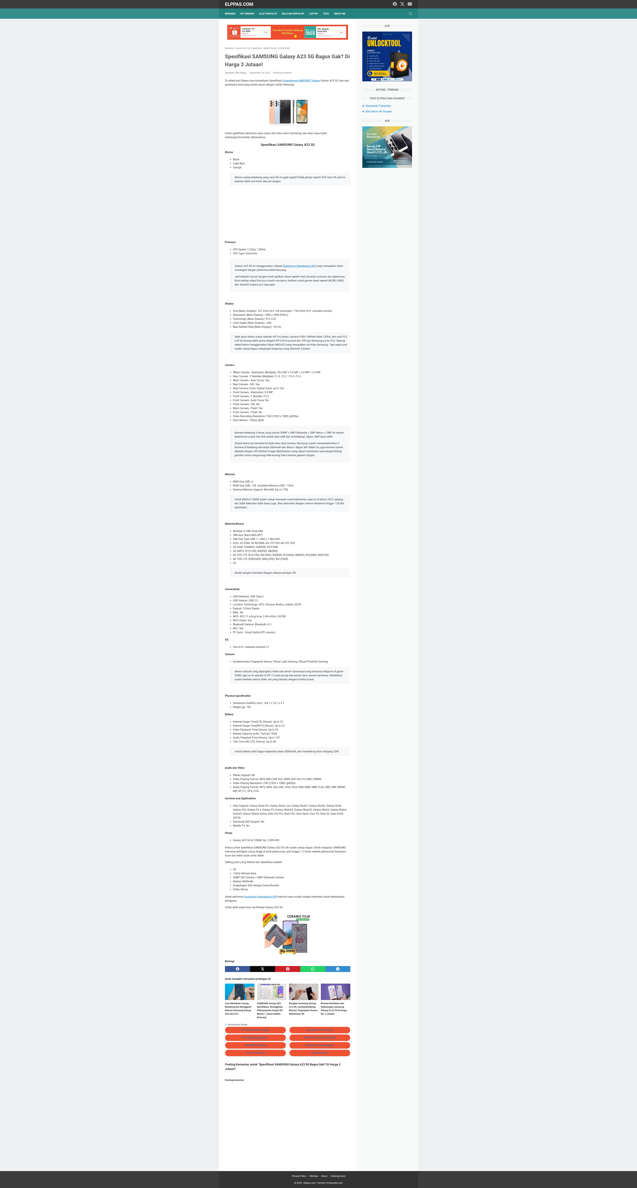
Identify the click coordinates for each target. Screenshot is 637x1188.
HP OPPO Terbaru (255, 1045)
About (324, 1176)
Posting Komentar (282, 72)
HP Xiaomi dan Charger (255, 1030)
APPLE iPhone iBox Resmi (320, 1037)
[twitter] (402, 4)
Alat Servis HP (268, 13)
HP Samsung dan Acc (255, 1037)
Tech (326, 13)
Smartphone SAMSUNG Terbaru (301, 80)
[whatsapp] (312, 969)
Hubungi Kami (338, 1176)
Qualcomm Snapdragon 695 (299, 265)
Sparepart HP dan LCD (320, 1030)
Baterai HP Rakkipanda (320, 1045)
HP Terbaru (247, 13)
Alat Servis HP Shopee (379, 111)
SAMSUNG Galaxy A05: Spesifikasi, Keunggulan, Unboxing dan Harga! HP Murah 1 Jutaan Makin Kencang (270, 1010)
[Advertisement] (287, 213)
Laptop (313, 13)
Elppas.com (239, 4)
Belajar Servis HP (293, 13)
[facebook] (394, 4)
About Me (339, 13)
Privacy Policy (299, 1176)
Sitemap (313, 1176)
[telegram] (337, 969)
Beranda (230, 13)
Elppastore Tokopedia (378, 105)
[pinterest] (287, 969)
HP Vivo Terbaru (255, 1053)
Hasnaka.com (335, 1183)
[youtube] (409, 4)
